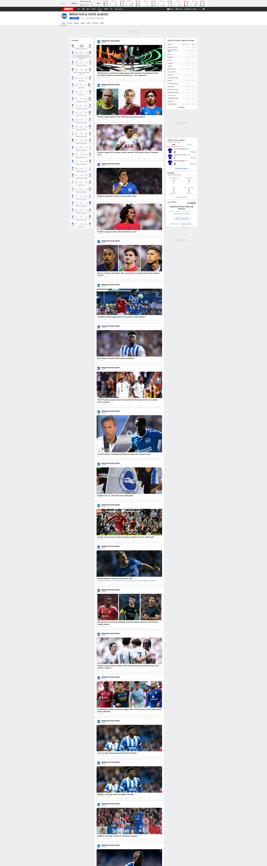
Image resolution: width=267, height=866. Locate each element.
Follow (74, 18)
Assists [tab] (189, 144)
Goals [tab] (173, 144)
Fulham (170, 80)
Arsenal (170, 54)
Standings (181, 107)
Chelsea (170, 66)
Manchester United (173, 92)
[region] (181, 74)
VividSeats (193, 201)
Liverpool (170, 75)
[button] (200, 9)
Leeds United (171, 72)
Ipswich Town (172, 69)
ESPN (68, 9)
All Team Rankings (181, 197)
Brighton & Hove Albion (172, 50)
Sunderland (171, 86)
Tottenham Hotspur (173, 98)
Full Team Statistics (181, 168)
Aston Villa (171, 101)
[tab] (173, 144)
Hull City (170, 63)
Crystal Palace (172, 104)
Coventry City (172, 95)
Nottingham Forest (173, 89)
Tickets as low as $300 (181, 214)
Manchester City (172, 47)
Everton (170, 60)
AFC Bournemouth (173, 83)
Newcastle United (173, 77)
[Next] (209, 3)
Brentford (170, 57)
